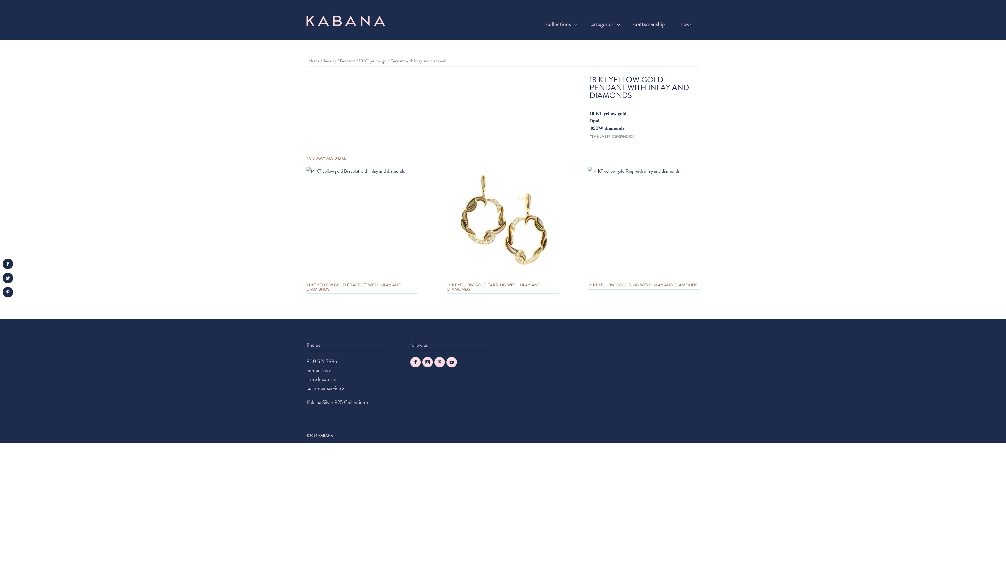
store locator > (321, 379)
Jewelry (329, 61)
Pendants (348, 61)
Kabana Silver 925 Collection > (338, 402)
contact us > (319, 370)
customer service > (325, 388)
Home (314, 61)
